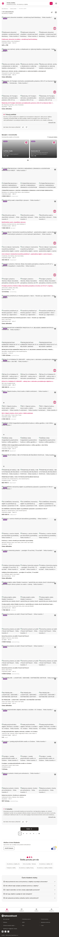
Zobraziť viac (52, 122)
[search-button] (51, 3)
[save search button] (55, 12)
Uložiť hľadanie (9, 848)
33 (39, 833)
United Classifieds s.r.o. (13, 935)
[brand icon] (3, 3)
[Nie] (26, 127)
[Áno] (23, 127)
